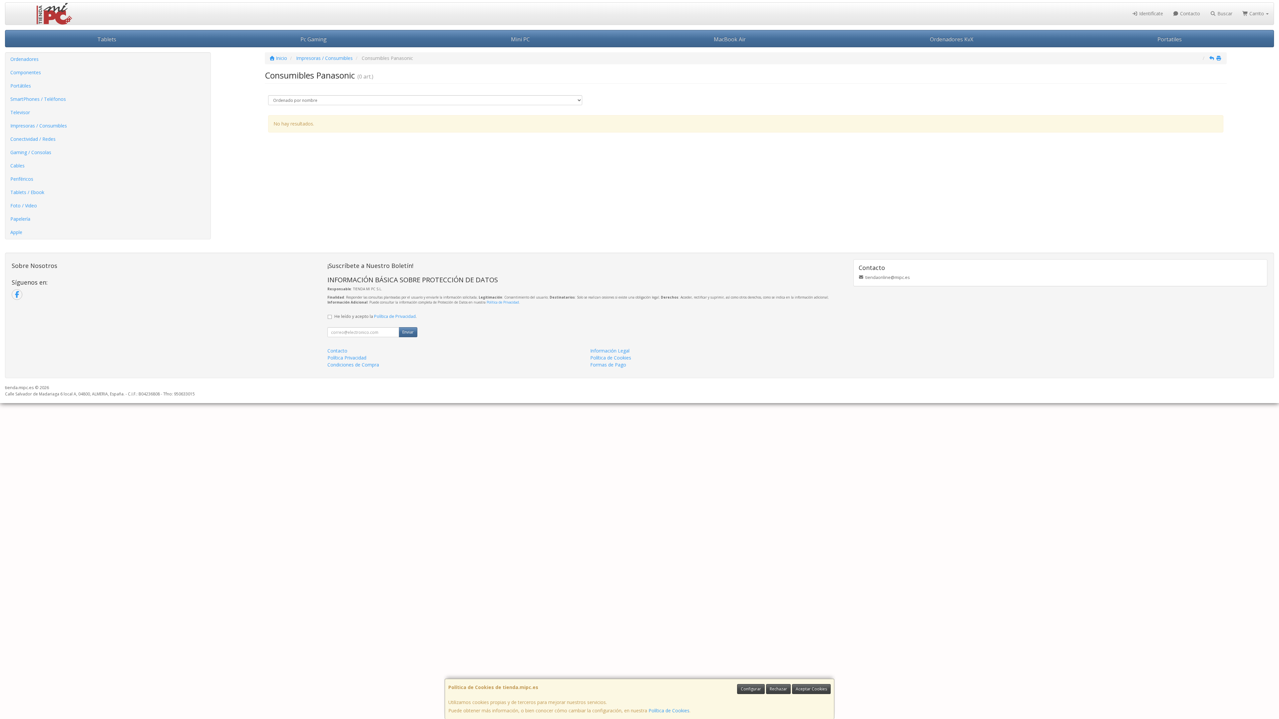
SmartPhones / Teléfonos (38, 99)
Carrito (1256, 13)
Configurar (751, 689)
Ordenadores (24, 59)
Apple (16, 232)
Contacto (1189, 13)
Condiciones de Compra (353, 364)
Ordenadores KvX (951, 39)
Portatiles (1169, 39)
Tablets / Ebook (27, 192)
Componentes (25, 72)
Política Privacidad (346, 358)
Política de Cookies (668, 710)
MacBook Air (730, 39)
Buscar (1224, 13)
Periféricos (21, 179)
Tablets (106, 39)
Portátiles (20, 86)
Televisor (20, 112)
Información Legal (610, 351)
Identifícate (1150, 13)
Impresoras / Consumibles (38, 125)
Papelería (20, 219)
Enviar (408, 332)
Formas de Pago (608, 364)
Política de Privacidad (503, 302)
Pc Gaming (313, 39)
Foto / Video (23, 205)
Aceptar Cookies (811, 689)
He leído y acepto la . (375, 316)
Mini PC (520, 39)
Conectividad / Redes (33, 139)
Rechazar (778, 689)
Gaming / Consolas (30, 152)
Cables (17, 165)
